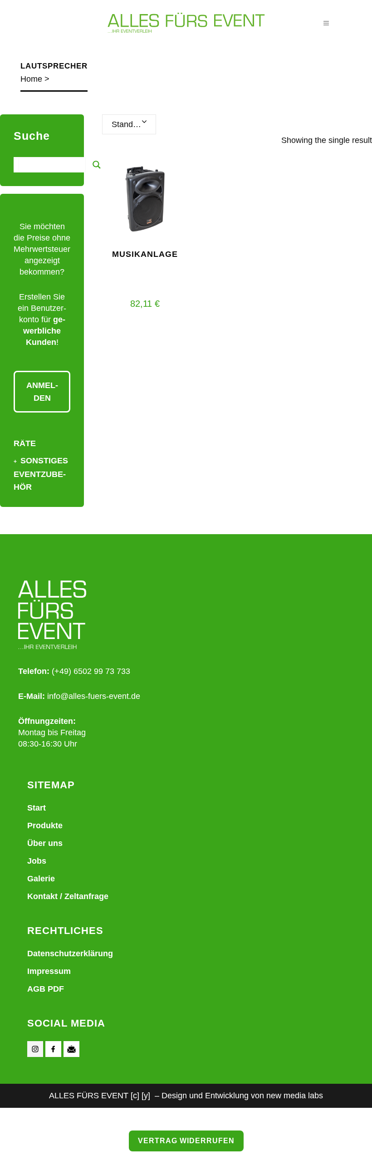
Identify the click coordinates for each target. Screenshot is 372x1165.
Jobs (36, 860)
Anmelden (42, 392)
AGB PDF (45, 988)
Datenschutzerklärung (70, 953)
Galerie (41, 878)
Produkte (45, 825)
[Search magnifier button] (96, 164)
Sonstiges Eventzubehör (41, 474)
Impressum (49, 971)
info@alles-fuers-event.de (93, 696)
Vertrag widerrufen (186, 1141)
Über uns (45, 843)
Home (31, 79)
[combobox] (129, 124)
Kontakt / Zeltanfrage (67, 896)
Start (36, 807)
